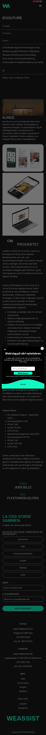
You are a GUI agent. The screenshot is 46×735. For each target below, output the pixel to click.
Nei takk (23, 384)
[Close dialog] (42, 348)
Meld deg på (23, 373)
